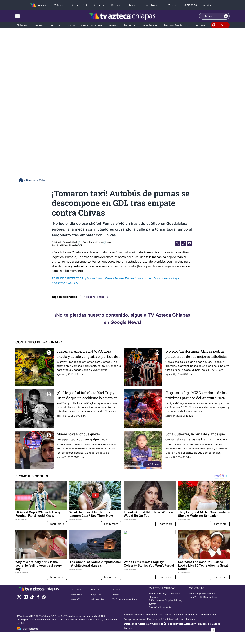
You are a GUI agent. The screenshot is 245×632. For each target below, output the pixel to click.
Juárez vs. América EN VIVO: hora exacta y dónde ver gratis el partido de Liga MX (87, 354)
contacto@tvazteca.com (202, 593)
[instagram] (25, 598)
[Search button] (226, 16)
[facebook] (38, 598)
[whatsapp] (44, 598)
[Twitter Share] (177, 243)
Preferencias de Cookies (159, 614)
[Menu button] (30, 16)
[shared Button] (183, 243)
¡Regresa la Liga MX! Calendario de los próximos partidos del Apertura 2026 (196, 395)
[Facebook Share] (189, 243)
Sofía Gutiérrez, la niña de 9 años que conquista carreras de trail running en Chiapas (196, 437)
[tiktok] (31, 598)
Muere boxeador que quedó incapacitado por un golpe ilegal (83, 436)
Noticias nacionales (94, 297)
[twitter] (19, 598)
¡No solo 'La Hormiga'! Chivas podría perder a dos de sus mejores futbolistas (196, 354)
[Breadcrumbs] (22, 180)
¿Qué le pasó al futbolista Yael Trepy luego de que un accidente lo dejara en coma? (87, 395)
